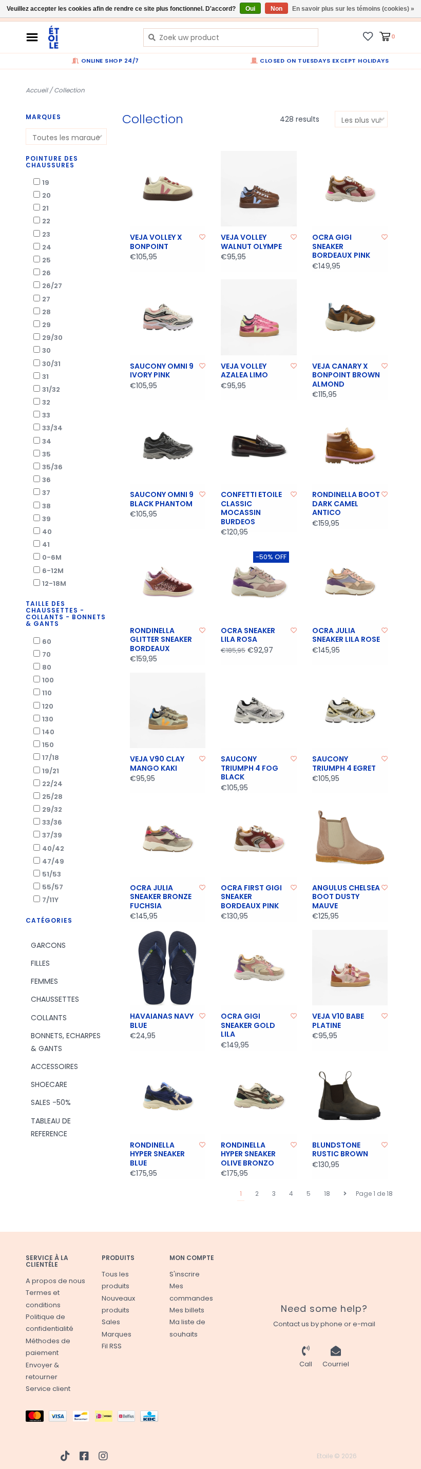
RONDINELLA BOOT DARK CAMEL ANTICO (346, 504)
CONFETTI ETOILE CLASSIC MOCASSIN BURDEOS (251, 508)
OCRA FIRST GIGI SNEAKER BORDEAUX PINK (251, 897)
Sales (111, 1322)
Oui (250, 8)
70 (46, 654)
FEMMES (44, 981)
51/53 (51, 874)
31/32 (51, 389)
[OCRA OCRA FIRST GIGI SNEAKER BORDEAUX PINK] (259, 839)
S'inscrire (184, 1274)
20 (46, 195)
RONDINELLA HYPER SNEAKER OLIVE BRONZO (248, 1154)
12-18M (54, 583)
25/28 (52, 797)
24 (46, 247)
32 (46, 402)
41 (46, 544)
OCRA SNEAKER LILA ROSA (248, 635)
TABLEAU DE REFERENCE (51, 1127)
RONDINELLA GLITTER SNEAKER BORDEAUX (161, 640)
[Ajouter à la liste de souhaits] (202, 237)
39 (46, 519)
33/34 (52, 428)
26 (46, 273)
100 (48, 680)
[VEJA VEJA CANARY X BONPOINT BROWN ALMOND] (350, 317)
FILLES (40, 963)
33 (46, 415)
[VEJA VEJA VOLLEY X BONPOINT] (168, 189)
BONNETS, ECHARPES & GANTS (66, 1042)
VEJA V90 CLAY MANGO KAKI (157, 764)
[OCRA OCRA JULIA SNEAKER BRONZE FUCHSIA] (168, 839)
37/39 (52, 835)
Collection (69, 90)
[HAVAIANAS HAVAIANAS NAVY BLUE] (168, 968)
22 (46, 221)
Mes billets (186, 1310)
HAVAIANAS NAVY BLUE (162, 1021)
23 (46, 234)
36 (46, 480)
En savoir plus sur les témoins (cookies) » (353, 8)
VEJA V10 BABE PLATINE (338, 1021)
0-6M (52, 557)
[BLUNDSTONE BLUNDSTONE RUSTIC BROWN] (350, 1096)
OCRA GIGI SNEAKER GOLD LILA (248, 1025)
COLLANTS (49, 1018)
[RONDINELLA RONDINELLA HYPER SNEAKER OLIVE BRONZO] (259, 1096)
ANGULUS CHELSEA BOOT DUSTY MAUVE (346, 897)
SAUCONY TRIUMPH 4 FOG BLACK (249, 768)
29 (46, 325)
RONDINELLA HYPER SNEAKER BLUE (157, 1154)
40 (47, 532)
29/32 (52, 809)
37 (46, 493)
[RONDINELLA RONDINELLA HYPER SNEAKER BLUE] (168, 1096)
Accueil (37, 90)
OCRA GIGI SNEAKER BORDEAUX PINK (341, 246)
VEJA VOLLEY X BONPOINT (156, 242)
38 (46, 506)
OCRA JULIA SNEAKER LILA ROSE (346, 635)
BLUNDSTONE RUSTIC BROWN (340, 1150)
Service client (48, 1389)
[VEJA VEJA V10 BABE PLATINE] (350, 968)
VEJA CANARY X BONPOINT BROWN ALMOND (346, 375)
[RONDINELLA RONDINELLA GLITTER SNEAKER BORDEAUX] (168, 582)
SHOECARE (49, 1084)
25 (46, 260)
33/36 (52, 822)
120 (47, 706)
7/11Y (50, 900)
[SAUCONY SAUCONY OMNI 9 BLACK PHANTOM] (168, 446)
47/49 (53, 861)
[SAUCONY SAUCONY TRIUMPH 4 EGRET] (350, 711)
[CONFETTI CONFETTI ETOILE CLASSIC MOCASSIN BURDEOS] (259, 446)
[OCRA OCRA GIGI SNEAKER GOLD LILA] (259, 968)
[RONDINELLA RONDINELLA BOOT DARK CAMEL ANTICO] (350, 446)
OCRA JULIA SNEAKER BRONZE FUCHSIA (161, 897)
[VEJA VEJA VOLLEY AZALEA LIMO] (259, 317)
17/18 (50, 757)
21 (45, 208)
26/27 (52, 286)
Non (276, 8)
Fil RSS (112, 1346)
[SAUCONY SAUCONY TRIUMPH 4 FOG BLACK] (259, 711)
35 (46, 454)
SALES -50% (51, 1102)
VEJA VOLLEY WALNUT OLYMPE (251, 242)
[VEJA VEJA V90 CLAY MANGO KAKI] (168, 711)
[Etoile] (88, 37)
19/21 (50, 771)
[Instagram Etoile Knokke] (103, 1456)
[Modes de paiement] (37, 1418)
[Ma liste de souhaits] (367, 36)
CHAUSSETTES (55, 999)
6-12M (53, 571)
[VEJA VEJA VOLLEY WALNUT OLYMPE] (259, 189)
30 (46, 350)
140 (48, 732)
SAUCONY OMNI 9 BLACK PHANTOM (162, 499)
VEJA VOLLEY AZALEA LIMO (244, 371)
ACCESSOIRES (54, 1066)
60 (46, 641)
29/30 (52, 337)
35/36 (52, 467)
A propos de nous (55, 1281)
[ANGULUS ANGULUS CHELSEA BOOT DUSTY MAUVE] (350, 839)
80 (46, 667)
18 (327, 1193)
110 (47, 693)
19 (45, 182)
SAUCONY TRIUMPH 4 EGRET (344, 764)
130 (47, 719)
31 (45, 376)
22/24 (52, 784)
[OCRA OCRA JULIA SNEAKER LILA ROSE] (350, 582)
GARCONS (48, 945)
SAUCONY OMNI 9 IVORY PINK (162, 371)
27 (46, 299)
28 (46, 312)
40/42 (53, 848)
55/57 (52, 887)
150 (48, 745)
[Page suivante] (345, 1193)
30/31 (51, 364)
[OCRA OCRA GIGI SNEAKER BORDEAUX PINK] (350, 189)
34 (46, 441)
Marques (116, 1334)
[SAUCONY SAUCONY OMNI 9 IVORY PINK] (168, 317)
